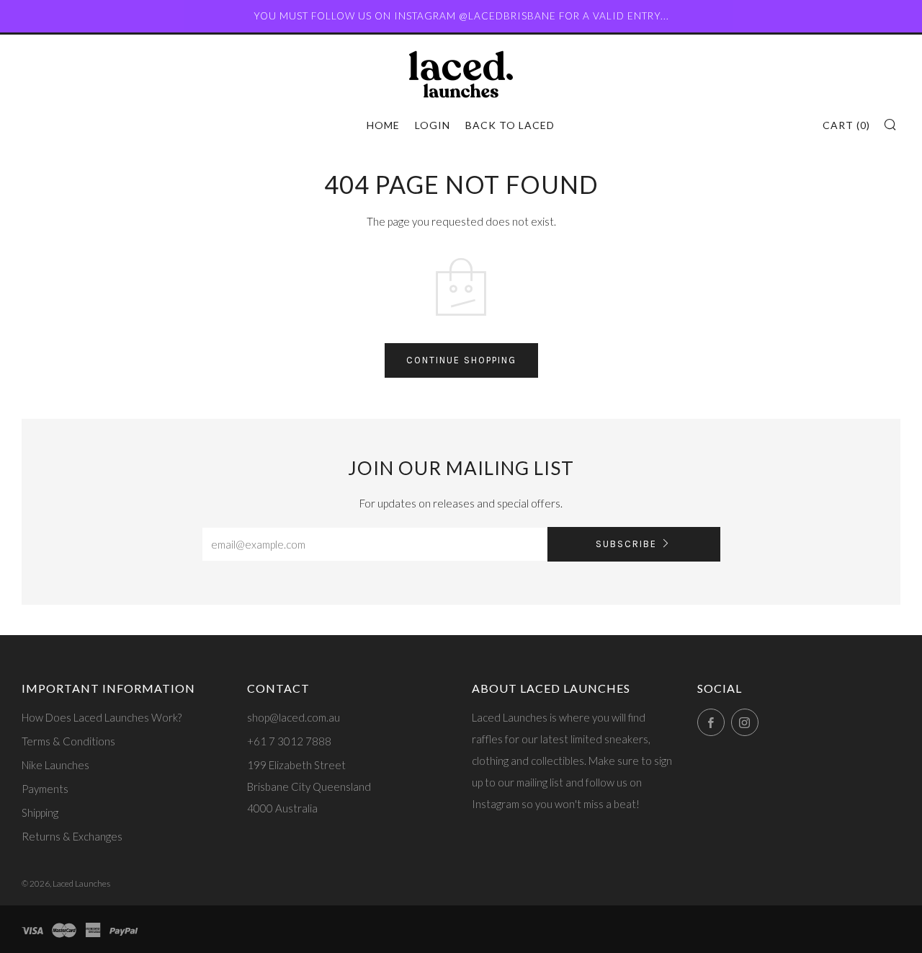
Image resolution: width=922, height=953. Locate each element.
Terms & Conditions (68, 741)
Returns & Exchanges (72, 836)
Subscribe (626, 543)
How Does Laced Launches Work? (102, 717)
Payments (45, 788)
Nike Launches (55, 764)
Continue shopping (461, 360)
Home (383, 125)
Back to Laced (510, 125)
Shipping (40, 812)
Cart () (846, 125)
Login (432, 125)
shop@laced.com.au (293, 717)
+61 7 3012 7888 (289, 741)
